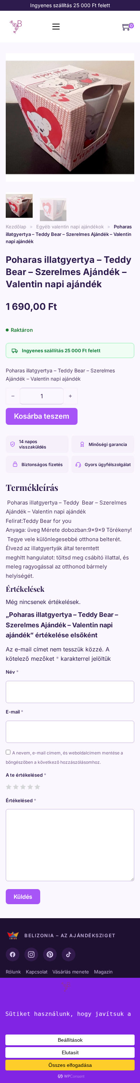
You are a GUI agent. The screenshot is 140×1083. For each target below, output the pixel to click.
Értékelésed (21, 800)
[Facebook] (12, 954)
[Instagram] (31, 954)
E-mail (14, 712)
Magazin (103, 972)
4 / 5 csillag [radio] (30, 786)
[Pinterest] (50, 954)
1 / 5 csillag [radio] (8, 786)
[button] (124, 59)
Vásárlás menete (70, 972)
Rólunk (13, 972)
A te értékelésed (26, 775)
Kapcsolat (36, 972)
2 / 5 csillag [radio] (15, 786)
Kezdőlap (16, 226)
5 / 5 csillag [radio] (37, 786)
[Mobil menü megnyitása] (56, 26)
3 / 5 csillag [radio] (22, 786)
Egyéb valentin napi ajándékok (70, 226)
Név (12, 672)
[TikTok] (68, 954)
